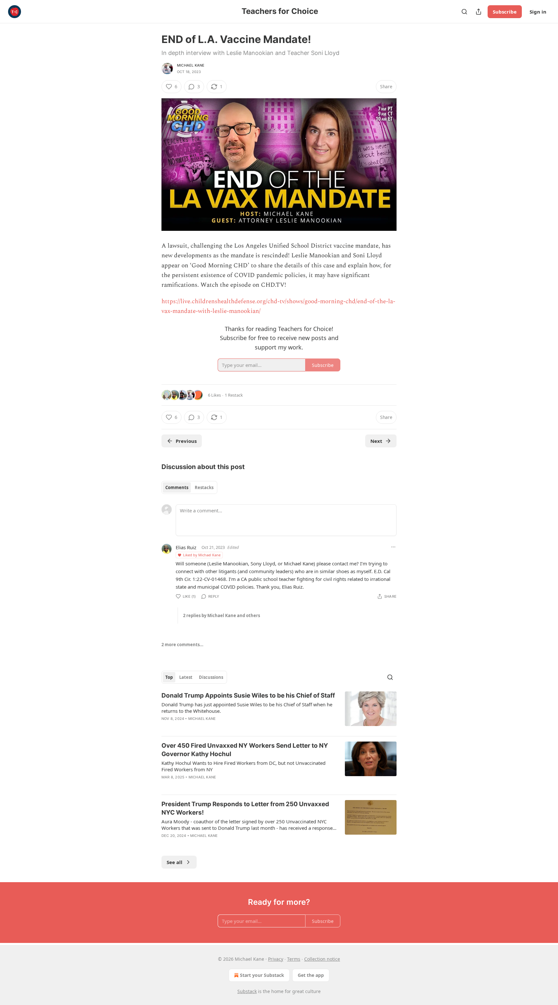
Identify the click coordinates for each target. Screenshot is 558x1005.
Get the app (311, 975)
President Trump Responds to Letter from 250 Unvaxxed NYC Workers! (245, 808)
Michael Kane (190, 65)
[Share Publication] (478, 11)
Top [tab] (169, 677)
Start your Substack (262, 975)
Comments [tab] (176, 487)
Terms (293, 959)
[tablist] (189, 487)
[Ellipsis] (393, 547)
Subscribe (505, 11)
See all (174, 862)
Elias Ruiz (186, 547)
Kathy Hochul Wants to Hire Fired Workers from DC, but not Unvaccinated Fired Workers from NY (243, 766)
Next (376, 441)
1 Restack (234, 395)
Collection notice (322, 959)
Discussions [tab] (211, 677)
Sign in (538, 11)
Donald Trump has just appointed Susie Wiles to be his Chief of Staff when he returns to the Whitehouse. (246, 707)
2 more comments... (182, 644)
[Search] (464, 11)
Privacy (275, 959)
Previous (186, 441)
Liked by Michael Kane (202, 554)
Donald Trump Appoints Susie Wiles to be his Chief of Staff (248, 695)
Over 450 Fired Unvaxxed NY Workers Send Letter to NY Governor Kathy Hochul (244, 750)
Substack (247, 991)
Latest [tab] (185, 677)
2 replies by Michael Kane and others (221, 615)
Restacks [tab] (204, 487)
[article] (279, 711)
